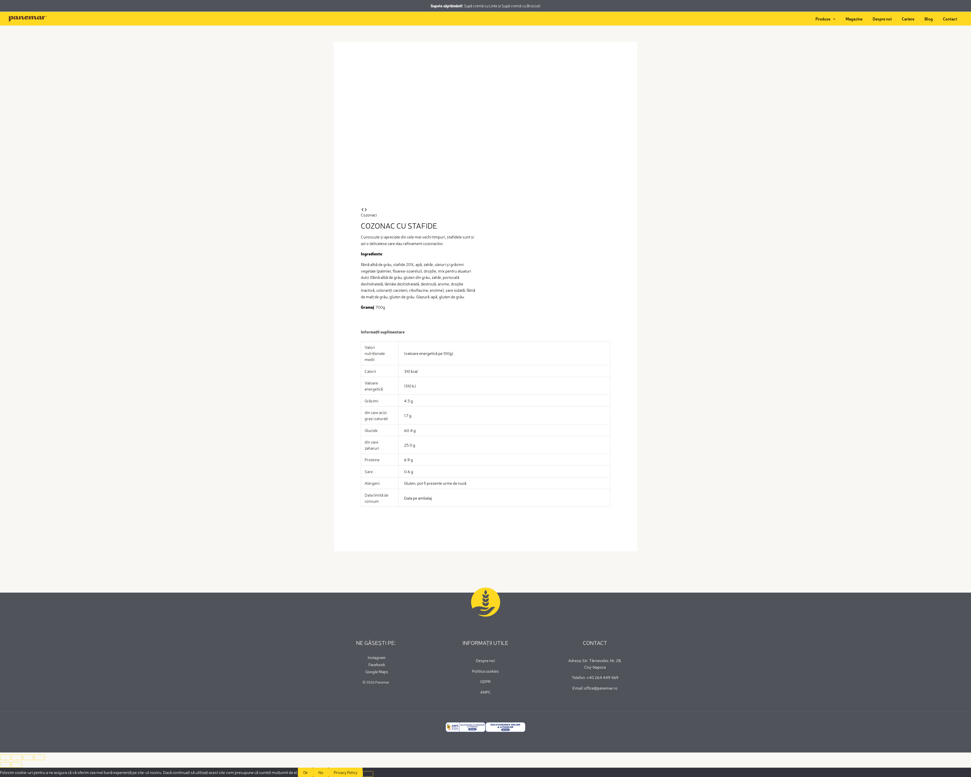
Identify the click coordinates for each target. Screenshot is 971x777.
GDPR (485, 681)
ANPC (485, 692)
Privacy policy (345, 772)
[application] (832, 18)
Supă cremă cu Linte (481, 5)
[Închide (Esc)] (39, 757)
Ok (305, 772)
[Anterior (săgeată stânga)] (5, 765)
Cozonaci (369, 214)
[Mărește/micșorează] (5, 757)
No (320, 772)
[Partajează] (28, 757)
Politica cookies (485, 671)
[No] (368, 774)
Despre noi (485, 660)
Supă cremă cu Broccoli (521, 5)
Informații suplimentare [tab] (383, 331)
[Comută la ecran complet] (16, 757)
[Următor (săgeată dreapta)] (16, 765)
